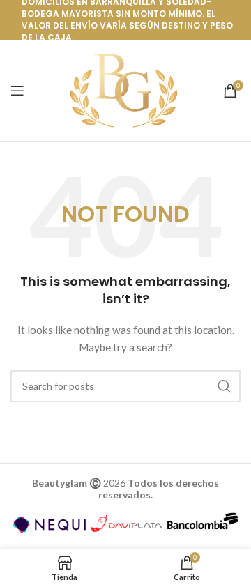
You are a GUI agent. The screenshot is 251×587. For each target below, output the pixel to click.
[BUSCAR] (224, 386)
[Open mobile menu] (17, 91)
